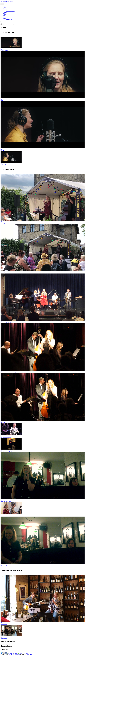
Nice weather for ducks (5, 565)
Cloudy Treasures (4, 50)
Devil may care (4, 223)
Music (4, 8)
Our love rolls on (4, 164)
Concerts (5, 12)
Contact (4, 18)
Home (4, 6)
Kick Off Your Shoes (10, 11)
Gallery (4, 15)
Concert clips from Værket (6, 322)
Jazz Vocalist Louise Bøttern (7, 1)
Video (4, 14)
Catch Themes (29, 654)
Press (4, 17)
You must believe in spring (6, 451)
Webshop (5, 7)
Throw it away (4, 624)
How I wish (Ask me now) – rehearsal (8, 515)
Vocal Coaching (9, 19)
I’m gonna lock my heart (6, 437)
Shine (2, 100)
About (4, 13)
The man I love (4, 272)
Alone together (4, 638)
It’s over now (3, 422)
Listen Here (8, 9)
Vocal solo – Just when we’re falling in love (10, 372)
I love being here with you (6, 501)
